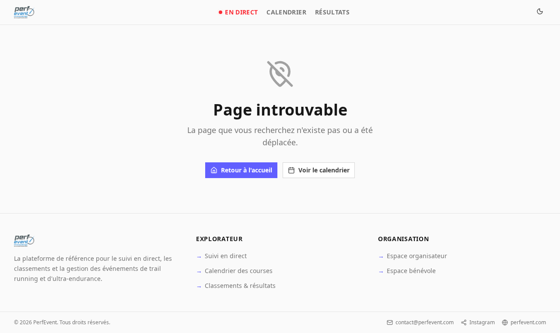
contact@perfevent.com (425, 322)
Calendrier (286, 12)
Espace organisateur (412, 256)
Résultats (332, 12)
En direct (241, 12)
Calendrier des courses (234, 270)
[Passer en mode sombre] (540, 12)
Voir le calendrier (324, 170)
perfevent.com (528, 322)
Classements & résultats (236, 285)
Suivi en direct (221, 256)
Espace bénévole (407, 270)
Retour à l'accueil (246, 170)
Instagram (482, 322)
